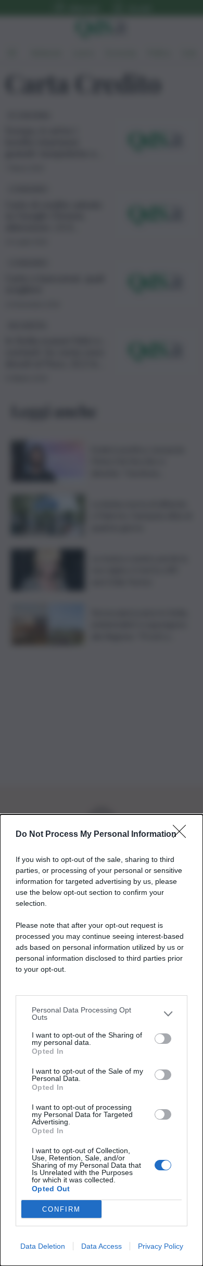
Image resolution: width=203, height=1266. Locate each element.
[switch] (163, 1038)
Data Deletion (42, 1246)
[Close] (183, 835)
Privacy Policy (160, 1246)
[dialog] (101, 1040)
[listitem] (101, 1013)
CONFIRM (61, 1209)
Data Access (101, 1246)
